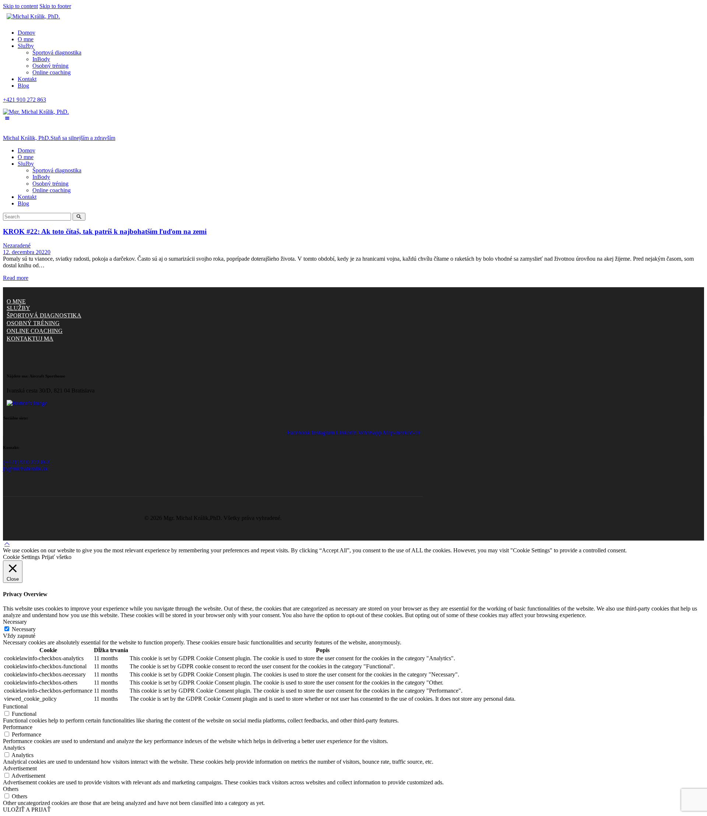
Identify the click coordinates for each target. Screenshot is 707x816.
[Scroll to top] (7, 544)
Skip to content (20, 6)
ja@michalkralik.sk (25, 468)
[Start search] (79, 217)
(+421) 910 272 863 (26, 462)
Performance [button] (17, 727)
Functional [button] (15, 706)
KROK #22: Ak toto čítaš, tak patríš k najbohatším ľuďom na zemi (105, 231)
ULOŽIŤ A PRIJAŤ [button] (27, 809)
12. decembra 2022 (25, 252)
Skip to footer (55, 6)
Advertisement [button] (20, 768)
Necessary (24, 629)
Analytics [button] (14, 748)
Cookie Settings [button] (21, 557)
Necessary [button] (15, 622)
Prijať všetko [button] (56, 557)
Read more (15, 278)
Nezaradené (17, 245)
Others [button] (10, 789)
